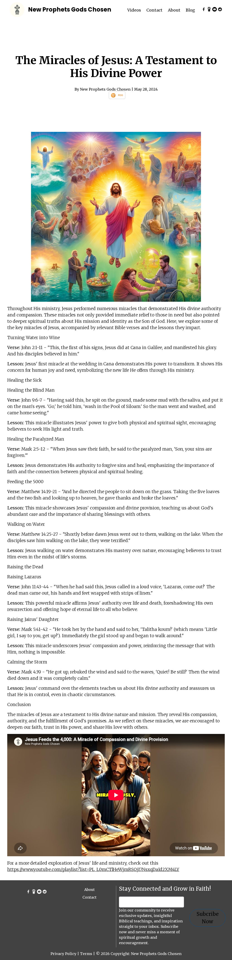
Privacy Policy (63, 953)
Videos (134, 10)
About (174, 10)
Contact (154, 10)
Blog (190, 10)
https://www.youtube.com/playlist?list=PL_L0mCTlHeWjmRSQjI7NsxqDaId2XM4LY (93, 869)
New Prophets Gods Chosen (69, 9)
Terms (86, 953)
